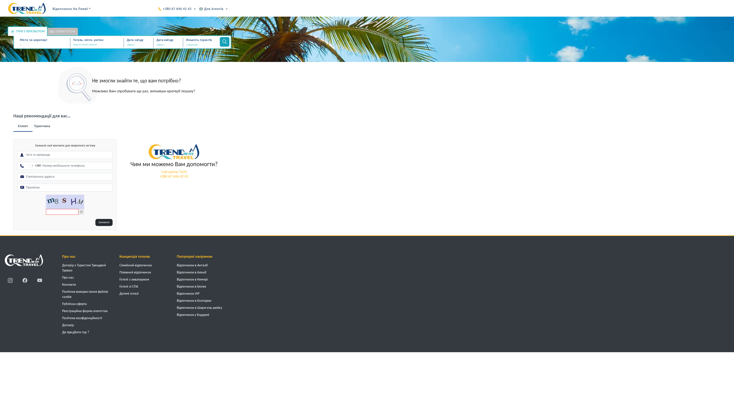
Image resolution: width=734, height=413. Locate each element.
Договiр (68, 325)
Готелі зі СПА (128, 287)
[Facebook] (25, 280)
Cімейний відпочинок (135, 265)
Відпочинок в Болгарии (194, 301)
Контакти (69, 285)
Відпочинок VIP (188, 294)
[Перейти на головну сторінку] (174, 151)
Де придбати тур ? (75, 332)
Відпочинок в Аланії (191, 272)
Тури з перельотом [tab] (30, 31)
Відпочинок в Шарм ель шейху (199, 308)
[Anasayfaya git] (24, 261)
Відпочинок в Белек (191, 287)
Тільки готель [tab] (65, 31)
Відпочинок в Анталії (192, 265)
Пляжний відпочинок (135, 272)
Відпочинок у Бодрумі (193, 315)
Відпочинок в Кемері (192, 279)
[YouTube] (39, 280)
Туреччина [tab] (42, 126)
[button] (201, 45)
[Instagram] (10, 280)
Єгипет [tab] (23, 126)
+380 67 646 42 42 (177, 9)
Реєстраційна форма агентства (85, 311)
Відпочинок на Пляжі (70, 9)
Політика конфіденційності (82, 318)
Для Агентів (213, 9)
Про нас (68, 278)
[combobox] (44, 45)
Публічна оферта (74, 304)
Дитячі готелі (129, 294)
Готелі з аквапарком (134, 279)
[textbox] (44, 44)
